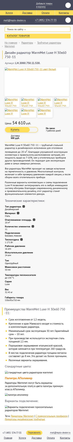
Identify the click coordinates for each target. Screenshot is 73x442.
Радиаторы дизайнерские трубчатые (25, 419)
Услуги (9, 12)
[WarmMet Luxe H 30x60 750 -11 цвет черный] (61, 102)
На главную (11, 42)
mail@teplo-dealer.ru (15, 20)
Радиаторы (27, 42)
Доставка (27, 12)
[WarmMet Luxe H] (12, 112)
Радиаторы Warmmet (22, 416)
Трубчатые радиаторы (49, 42)
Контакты (65, 437)
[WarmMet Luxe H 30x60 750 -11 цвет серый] (45, 102)
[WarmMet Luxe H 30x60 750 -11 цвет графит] (28, 102)
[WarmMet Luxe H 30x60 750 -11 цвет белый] (37, 69)
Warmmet (10, 46)
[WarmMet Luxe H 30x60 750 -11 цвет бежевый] (12, 102)
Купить (15, 129)
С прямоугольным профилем (51, 416)
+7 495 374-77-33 (45, 20)
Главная (8, 437)
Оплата (45, 12)
